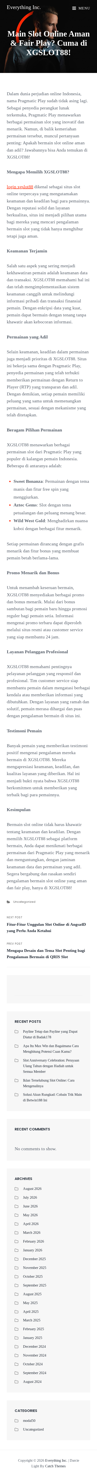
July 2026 (30, 1197)
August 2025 (32, 1294)
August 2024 (32, 1382)
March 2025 (31, 1320)
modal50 (29, 1421)
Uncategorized (24, 902)
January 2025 (32, 1338)
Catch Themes (55, 1466)
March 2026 (31, 1232)
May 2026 (30, 1215)
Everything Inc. (24, 7)
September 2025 (34, 1285)
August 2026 (32, 1189)
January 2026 (32, 1250)
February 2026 (33, 1241)
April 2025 (31, 1312)
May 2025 (30, 1303)
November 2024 (34, 1355)
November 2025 (34, 1268)
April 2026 (31, 1224)
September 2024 (34, 1373)
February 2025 (33, 1329)
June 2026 (30, 1206)
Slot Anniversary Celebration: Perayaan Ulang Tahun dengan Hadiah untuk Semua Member (51, 1065)
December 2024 (34, 1346)
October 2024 (33, 1364)
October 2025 (33, 1276)
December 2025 (34, 1259)
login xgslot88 (20, 186)
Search (76, 991)
